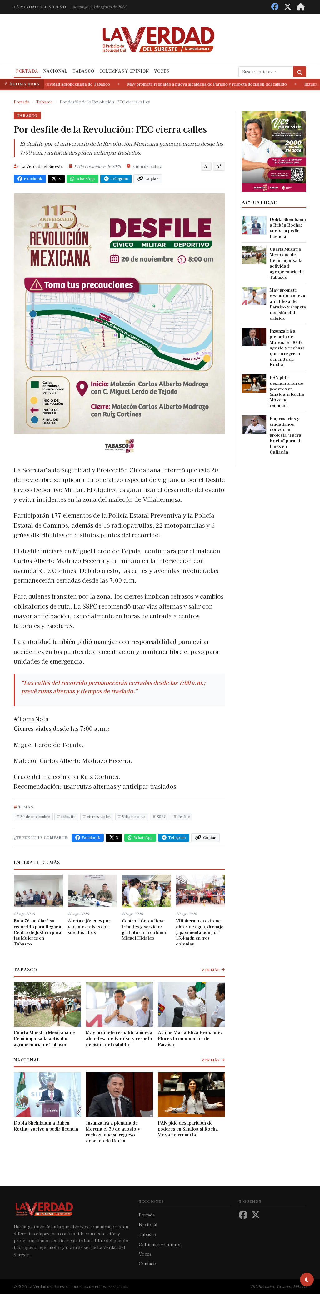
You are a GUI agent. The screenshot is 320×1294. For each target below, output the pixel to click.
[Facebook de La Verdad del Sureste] (275, 7)
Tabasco (83, 71)
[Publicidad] (274, 150)
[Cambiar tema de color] (307, 1279)
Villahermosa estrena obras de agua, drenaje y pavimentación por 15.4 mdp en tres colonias (199, 931)
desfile (184, 816)
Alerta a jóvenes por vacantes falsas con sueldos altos (89, 926)
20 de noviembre (35, 816)
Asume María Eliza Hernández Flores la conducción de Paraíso (190, 1038)
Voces (161, 71)
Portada (27, 71)
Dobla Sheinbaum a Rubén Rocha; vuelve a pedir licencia (46, 1126)
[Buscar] (299, 71)
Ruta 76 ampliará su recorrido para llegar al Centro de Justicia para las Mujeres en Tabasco (38, 931)
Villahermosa (134, 816)
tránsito (68, 816)
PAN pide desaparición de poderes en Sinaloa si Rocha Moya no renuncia (188, 1129)
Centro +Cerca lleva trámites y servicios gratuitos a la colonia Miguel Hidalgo (144, 929)
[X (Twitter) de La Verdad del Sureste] (287, 7)
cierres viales (99, 816)
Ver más (211, 969)
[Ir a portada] (300, 7)
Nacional (55, 71)
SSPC (162, 816)
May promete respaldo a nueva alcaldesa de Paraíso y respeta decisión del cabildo (146, 84)
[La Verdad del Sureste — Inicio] (160, 39)
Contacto (148, 1263)
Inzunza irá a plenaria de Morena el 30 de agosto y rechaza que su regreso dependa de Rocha (113, 1132)
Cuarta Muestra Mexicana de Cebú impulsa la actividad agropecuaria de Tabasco (44, 1038)
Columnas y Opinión (124, 71)
